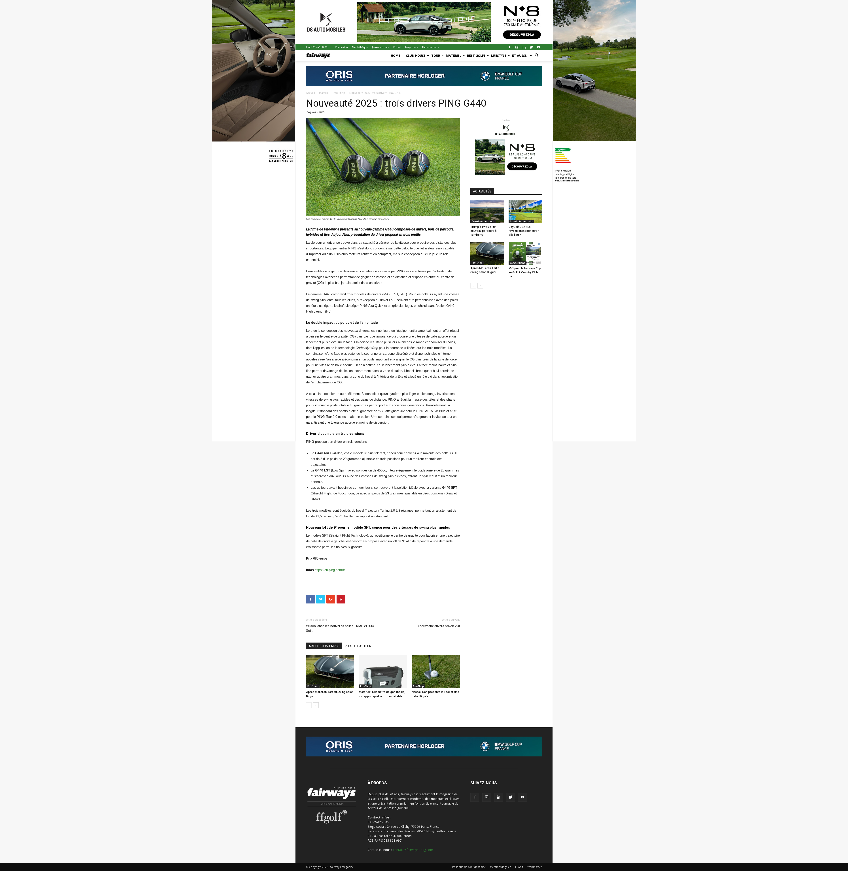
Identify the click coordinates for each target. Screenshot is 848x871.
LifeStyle (498, 55)
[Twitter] (531, 47)
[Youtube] (538, 47)
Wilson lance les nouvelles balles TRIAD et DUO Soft (340, 628)
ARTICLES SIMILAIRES (324, 646)
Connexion (341, 47)
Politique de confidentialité (469, 867)
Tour (435, 55)
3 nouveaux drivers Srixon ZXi (438, 626)
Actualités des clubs (483, 221)
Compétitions (517, 262)
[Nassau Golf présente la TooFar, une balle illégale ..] (436, 671)
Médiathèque (360, 47)
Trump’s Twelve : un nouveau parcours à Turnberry (483, 230)
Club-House (416, 55)
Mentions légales (500, 867)
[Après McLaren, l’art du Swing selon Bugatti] (330, 671)
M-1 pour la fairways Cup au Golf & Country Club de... (525, 272)
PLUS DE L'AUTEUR (358, 646)
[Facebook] (509, 47)
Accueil (310, 93)
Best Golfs (476, 55)
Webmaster (534, 867)
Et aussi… (520, 55)
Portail (397, 47)
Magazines (411, 47)
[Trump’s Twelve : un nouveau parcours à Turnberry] (487, 211)
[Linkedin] (524, 47)
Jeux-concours (380, 47)
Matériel (453, 55)
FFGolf (519, 867)
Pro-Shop (339, 93)
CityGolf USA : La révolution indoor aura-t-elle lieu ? (524, 230)
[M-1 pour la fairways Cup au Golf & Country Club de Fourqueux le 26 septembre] (525, 253)
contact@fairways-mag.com (413, 850)
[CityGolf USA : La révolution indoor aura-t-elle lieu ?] (525, 211)
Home (395, 55)
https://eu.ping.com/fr (330, 570)
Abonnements (430, 47)
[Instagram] (516, 47)
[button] (536, 56)
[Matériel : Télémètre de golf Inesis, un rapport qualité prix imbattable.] (383, 671)
